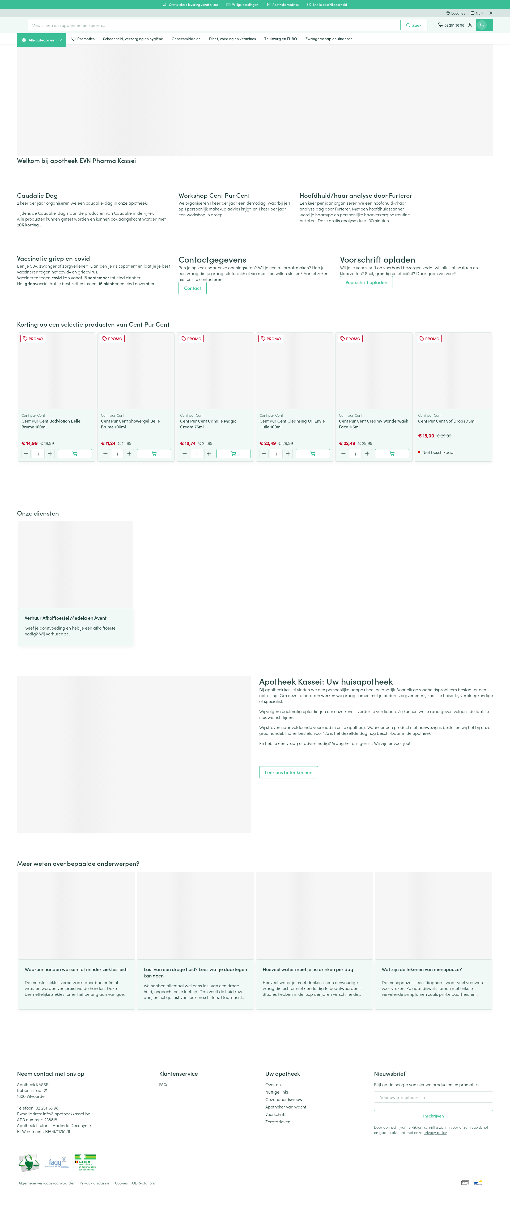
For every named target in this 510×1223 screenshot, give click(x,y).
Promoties (31, 52)
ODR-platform (144, 1183)
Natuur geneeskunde (51, 139)
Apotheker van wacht (285, 1107)
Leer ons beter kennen (288, 772)
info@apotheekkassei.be (66, 1113)
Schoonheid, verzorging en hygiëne (51, 68)
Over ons (274, 1084)
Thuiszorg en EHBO (51, 154)
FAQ (163, 1084)
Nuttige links (277, 1092)
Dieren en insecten (51, 169)
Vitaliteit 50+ (51, 124)
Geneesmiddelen (51, 183)
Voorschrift (275, 1114)
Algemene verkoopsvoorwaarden (47, 1183)
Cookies (121, 1183)
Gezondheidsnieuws (284, 1099)
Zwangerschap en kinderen (51, 107)
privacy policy (435, 1132)
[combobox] (214, 25)
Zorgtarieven (277, 1121)
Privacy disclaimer (95, 1183)
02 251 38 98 (47, 1108)
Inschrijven (433, 1116)
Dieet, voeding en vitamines (51, 88)
